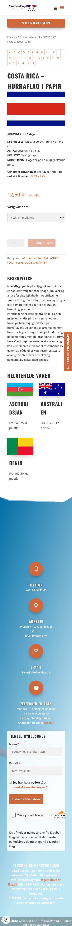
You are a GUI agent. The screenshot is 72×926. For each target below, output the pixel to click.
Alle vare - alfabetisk (29, 37)
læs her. (49, 723)
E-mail (15, 763)
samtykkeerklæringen (29, 787)
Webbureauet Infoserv (36, 921)
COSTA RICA (38, 176)
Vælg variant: (17, 207)
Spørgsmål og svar (68, 349)
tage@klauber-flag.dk (36, 672)
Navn (14, 744)
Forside (11, 37)
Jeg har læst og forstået (30, 784)
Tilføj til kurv (43, 243)
